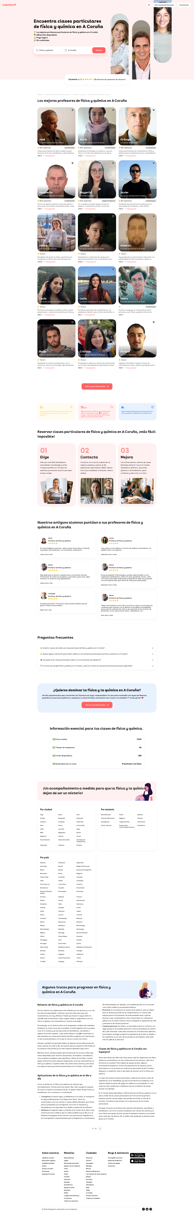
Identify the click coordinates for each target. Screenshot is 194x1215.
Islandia (61, 907)
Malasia (79, 918)
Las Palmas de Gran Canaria (96, 1174)
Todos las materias (71, 1201)
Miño (41, 832)
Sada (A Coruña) (64, 840)
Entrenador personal (71, 1163)
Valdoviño (43, 845)
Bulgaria (79, 873)
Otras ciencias (106, 825)
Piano (66, 1174)
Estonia (43, 897)
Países (44, 1166)
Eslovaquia (62, 891)
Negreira (43, 836)
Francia (79, 897)
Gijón (88, 1190)
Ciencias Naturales (108, 818)
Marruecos (62, 922)
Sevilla (88, 1160)
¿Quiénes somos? (48, 1158)
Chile (42, 880)
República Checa (64, 947)
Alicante (89, 1179)
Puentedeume (45, 840)
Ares (78, 814)
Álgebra (122, 818)
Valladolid (90, 1185)
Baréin (60, 866)
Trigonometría (124, 822)
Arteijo (42, 818)
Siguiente (100, 1128)
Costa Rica (62, 884)
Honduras (43, 904)
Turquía (43, 961)
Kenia (42, 915)
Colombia (80, 880)
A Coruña (89, 1193)
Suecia (42, 958)
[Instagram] (150, 1209)
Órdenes (61, 845)
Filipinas (61, 897)
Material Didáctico (115, 1160)
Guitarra (67, 1179)
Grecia (60, 900)
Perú (59, 940)
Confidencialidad (48, 1163)
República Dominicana (84, 947)
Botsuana (43, 873)
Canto (66, 1171)
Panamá (79, 936)
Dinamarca (44, 888)
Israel (79, 907)
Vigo (41, 814)
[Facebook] (143, 1209)
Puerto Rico (62, 943)
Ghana (42, 900)
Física (121, 814)
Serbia (42, 954)
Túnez (79, 958)
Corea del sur (45, 884)
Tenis (66, 1168)
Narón (79, 832)
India (60, 904)
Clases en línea (47, 1168)
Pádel (66, 1193)
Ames (60, 814)
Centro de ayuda (114, 1163)
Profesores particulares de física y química (58, 94)
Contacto (111, 1166)
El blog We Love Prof (115, 1158)
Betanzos (80, 818)
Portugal (43, 943)
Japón (79, 911)
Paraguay (43, 940)
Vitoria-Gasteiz (92, 1195)
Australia (43, 866)
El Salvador (81, 888)
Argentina (80, 862)
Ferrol (60, 825)
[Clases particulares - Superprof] (9, 5)
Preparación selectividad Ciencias (126, 826)
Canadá (79, 877)
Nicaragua (80, 929)
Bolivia (60, 870)
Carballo (61, 822)
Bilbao (88, 1177)
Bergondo (61, 818)
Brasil (60, 873)
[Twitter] (147, 1209)
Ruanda (42, 950)
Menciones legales (48, 1160)
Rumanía (61, 950)
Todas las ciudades (93, 1198)
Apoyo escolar (69, 1187)
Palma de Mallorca (93, 1171)
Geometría (141, 822)
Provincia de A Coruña (79, 94)
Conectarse (184, 5)
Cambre (43, 822)
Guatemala (81, 900)
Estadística (105, 822)
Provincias (45, 1171)
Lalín (41, 829)
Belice (42, 870)
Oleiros (60, 836)
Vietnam (80, 961)
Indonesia (80, 904)
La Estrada (80, 825)
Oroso (79, 836)
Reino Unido (44, 947)
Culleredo (80, 822)
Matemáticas (106, 814)
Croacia (79, 884)
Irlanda (42, 907)
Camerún (61, 877)
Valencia (89, 1158)
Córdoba (89, 1182)
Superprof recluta (48, 1174)
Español (67, 1182)
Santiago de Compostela (81, 840)
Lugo (78, 829)
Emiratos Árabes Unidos (46, 892)
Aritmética (141, 825)
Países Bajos (62, 936)
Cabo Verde (44, 877)
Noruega (61, 933)
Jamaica (61, 911)
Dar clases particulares (164, 5)
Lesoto (60, 915)
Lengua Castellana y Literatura (71, 1197)
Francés (67, 1177)
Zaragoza (89, 1163)
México (42, 925)
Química (140, 814)
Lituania (43, 918)
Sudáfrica (80, 954)
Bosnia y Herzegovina (84, 870)
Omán (42, 936)
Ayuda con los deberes (72, 1166)
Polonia (79, 940)
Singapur (61, 954)
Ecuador (61, 888)
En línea (79, 845)
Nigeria (42, 933)
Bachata (67, 1190)
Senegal (79, 950)
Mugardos (61, 832)
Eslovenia (80, 891)
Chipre (60, 880)
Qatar (79, 943)
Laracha (61, 829)
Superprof (40, 94)
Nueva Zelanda (82, 933)
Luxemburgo (62, 918)
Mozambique (44, 929)
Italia (42, 911)
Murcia (88, 1168)
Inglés (66, 1160)
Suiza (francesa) (64, 958)
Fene (41, 825)
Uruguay (61, 961)
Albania (43, 862)
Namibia (61, 929)
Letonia (79, 915)
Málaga (89, 1166)
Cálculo (140, 818)
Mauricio (79, 922)
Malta (42, 922)
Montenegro (81, 925)
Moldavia (61, 925)
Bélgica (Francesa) (83, 866)
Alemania (61, 862)
